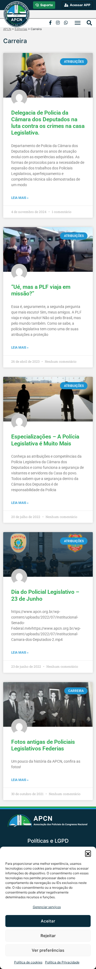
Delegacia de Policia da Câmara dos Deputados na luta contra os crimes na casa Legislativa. (48, 123)
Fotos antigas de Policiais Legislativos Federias (43, 745)
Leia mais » (20, 198)
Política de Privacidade (62, 962)
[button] (88, 853)
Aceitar (48, 921)
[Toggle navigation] (77, 23)
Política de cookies (28, 962)
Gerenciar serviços (47, 907)
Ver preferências (48, 950)
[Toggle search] (89, 23)
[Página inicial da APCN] (48, 822)
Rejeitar (48, 935)
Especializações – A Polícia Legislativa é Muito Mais (45, 439)
